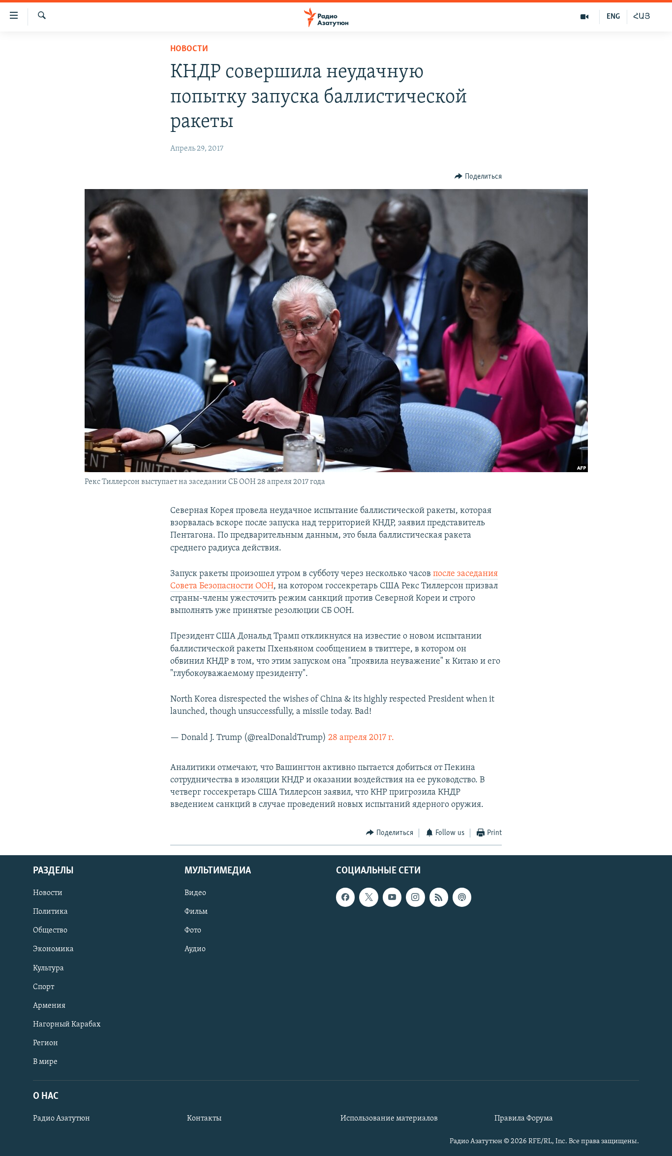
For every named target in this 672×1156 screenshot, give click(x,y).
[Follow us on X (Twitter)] (368, 897)
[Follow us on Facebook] (345, 897)
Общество (50, 930)
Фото (192, 930)
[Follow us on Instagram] (415, 897)
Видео (195, 893)
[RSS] (438, 897)
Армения (49, 1006)
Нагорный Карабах (66, 1024)
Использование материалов (389, 1119)
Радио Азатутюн (61, 1119)
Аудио (195, 950)
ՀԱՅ (641, 17)
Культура (48, 968)
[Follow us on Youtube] (392, 897)
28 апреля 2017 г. (361, 738)
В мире (45, 1062)
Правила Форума (523, 1119)
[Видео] (585, 17)
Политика (50, 912)
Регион (45, 1043)
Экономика (53, 950)
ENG (613, 17)
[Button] (478, 176)
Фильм (196, 912)
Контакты (204, 1119)
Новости (189, 49)
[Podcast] (462, 897)
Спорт (43, 987)
